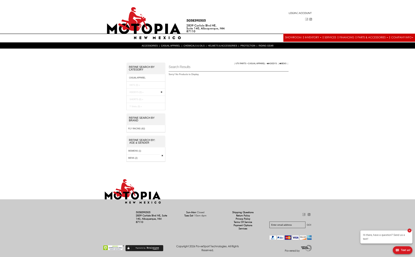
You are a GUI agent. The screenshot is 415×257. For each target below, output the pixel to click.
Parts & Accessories (371, 37)
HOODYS (272, 63)
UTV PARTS (241, 63)
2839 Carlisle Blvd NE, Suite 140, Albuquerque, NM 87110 (205, 28)
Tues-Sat (195, 215)
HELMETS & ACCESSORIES (222, 45)
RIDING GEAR (266, 45)
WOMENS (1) (134, 151)
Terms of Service (243, 222)
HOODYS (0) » (135, 92)
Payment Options (243, 225)
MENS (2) (132, 158)
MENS (284, 63)
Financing (346, 37)
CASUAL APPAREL (170, 45)
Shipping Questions (243, 212)
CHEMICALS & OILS (194, 45)
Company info (401, 37)
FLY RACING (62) (136, 128)
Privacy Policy (243, 218)
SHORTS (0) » (135, 99)
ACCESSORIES (150, 45)
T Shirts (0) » (135, 106)
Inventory (312, 37)
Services (330, 37)
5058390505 (196, 20)
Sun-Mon (195, 212)
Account (305, 13)
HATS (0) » (134, 85)
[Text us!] (402, 250)
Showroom (293, 37)
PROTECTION (247, 45)
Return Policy (243, 215)
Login (293, 13)
